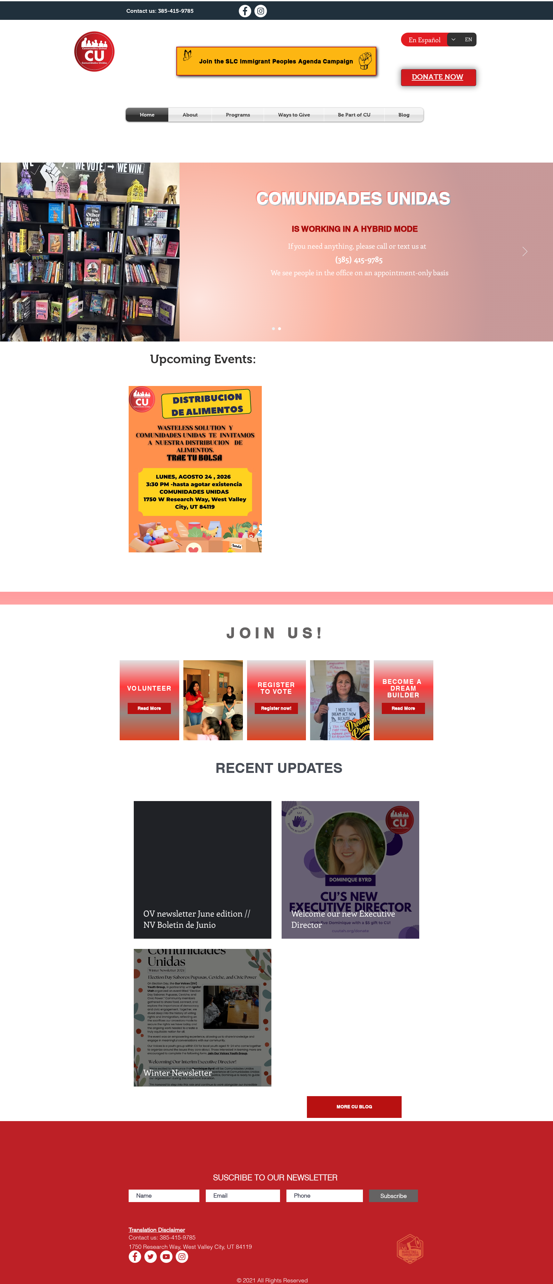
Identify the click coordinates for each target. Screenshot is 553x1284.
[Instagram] (260, 11)
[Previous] (28, 252)
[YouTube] (166, 1256)
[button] (190, 115)
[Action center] (273, 328)
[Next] (525, 252)
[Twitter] (150, 1256)
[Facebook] (245, 11)
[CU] (279, 328)
